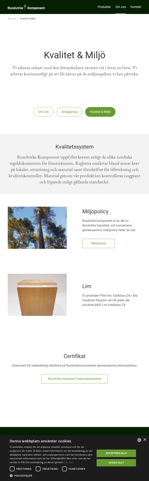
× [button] (144, 439)
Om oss (12, 18)
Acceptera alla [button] (116, 453)
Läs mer (69, 462)
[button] (51, 475)
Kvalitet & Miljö (100, 112)
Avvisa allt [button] (116, 462)
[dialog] (74, 458)
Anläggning (69, 112)
